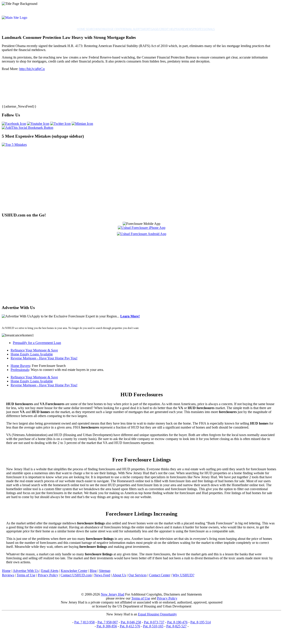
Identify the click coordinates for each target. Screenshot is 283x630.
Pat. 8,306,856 (107, 626)
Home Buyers (20, 366)
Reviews (187, 29)
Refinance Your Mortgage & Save (34, 350)
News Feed (102, 575)
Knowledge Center (110, 29)
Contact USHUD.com (76, 575)
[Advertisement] (134, 178)
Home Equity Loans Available (32, 354)
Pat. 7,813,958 (84, 622)
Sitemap (104, 571)
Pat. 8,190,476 (177, 622)
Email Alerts (133, 29)
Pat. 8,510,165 (153, 626)
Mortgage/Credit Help (159, 29)
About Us (119, 575)
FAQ (178, 29)
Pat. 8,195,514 (200, 622)
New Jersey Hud (112, 594)
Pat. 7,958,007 (108, 622)
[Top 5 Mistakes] (14, 144)
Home (6, 571)
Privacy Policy (48, 575)
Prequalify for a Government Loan (37, 343)
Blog (93, 571)
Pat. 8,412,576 (130, 626)
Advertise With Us (26, 571)
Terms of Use (26, 575)
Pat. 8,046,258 (131, 622)
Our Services (137, 575)
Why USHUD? (183, 575)
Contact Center (159, 575)
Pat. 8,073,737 (154, 622)
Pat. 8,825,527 (176, 626)
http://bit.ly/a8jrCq (32, 69)
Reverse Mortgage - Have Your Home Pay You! (44, 358)
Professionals (204, 29)
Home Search (86, 29)
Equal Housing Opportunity (157, 614)
